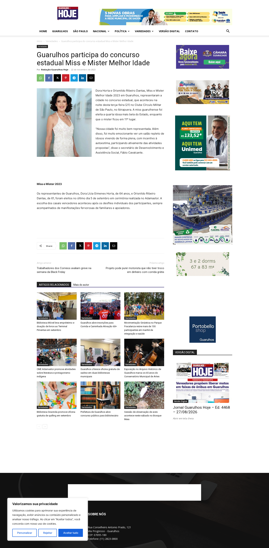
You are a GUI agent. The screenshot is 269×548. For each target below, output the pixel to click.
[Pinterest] (65, 78)
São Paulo (80, 31)
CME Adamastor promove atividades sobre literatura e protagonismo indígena (56, 373)
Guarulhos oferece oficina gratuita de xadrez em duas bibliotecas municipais (100, 373)
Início (39, 41)
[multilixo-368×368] (202, 243)
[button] (227, 31)
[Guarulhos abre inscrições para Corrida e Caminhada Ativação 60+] (100, 306)
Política (121, 31)
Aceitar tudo (70, 532)
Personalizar (24, 532)
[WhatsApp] (40, 78)
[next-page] (45, 426)
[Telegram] (74, 78)
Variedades (143, 31)
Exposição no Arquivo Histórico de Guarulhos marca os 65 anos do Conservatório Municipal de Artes (142, 373)
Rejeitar (47, 532)
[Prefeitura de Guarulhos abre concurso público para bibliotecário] (100, 395)
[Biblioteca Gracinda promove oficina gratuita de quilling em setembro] (57, 395)
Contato (191, 31)
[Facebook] (49, 78)
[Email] (91, 78)
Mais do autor (81, 284)
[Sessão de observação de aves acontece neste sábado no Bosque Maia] (144, 395)
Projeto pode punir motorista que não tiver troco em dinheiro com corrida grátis (135, 270)
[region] (47, 519)
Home (43, 31)
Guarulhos (60, 31)
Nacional (100, 31)
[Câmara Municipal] (202, 67)
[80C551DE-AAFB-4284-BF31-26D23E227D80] (202, 169)
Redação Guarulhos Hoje (54, 69)
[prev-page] (39, 426)
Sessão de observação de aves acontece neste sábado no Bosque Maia (142, 416)
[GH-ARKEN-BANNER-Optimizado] (202, 275)
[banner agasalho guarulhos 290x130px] (202, 103)
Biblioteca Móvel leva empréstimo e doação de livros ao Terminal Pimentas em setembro (55, 326)
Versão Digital (169, 31)
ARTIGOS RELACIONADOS (54, 284)
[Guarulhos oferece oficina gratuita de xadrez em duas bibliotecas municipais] (100, 352)
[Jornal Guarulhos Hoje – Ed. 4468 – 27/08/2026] (202, 381)
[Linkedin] (82, 78)
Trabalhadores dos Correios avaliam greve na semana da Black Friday (64, 270)
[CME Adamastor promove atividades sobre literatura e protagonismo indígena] (57, 352)
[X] (57, 78)
